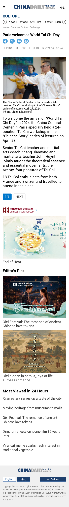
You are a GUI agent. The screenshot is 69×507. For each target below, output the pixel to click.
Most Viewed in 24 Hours (25, 391)
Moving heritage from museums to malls (32, 408)
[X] (12, 41)
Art (31, 22)
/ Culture (14, 27)
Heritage (23, 22)
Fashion (59, 22)
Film (38, 22)
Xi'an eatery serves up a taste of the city (32, 398)
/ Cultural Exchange (29, 27)
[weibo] (26, 41)
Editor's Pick (14, 270)
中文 (62, 7)
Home (6, 27)
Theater (48, 22)
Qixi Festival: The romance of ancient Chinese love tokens (32, 324)
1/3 (7, 196)
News (12, 22)
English (9, 479)
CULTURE (11, 16)
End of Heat (12, 262)
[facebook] (5, 41)
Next (19, 196)
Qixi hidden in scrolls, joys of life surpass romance (28, 378)
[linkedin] (19, 41)
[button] (5, 22)
